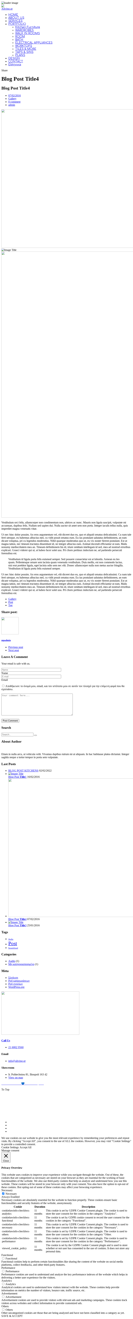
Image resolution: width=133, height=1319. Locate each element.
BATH (19, 39)
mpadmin (6, 640)
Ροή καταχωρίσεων (19, 980)
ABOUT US (16, 17)
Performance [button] (8, 1267)
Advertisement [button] (9, 1293)
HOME (13, 14)
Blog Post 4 (17, 919)
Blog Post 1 (17, 776)
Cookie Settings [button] (10, 1147)
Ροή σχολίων (15, 983)
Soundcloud (13, 948)
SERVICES (15, 21)
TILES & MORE (25, 49)
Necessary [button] (7, 1190)
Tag (10, 605)
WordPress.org (16, 987)
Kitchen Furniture (27, 27)
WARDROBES (24, 30)
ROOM (20, 36)
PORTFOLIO (17, 24)
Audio (10, 939)
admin (11, 104)
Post (10, 602)
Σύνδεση (13, 977)
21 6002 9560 (16, 1047)
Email (4, 679)
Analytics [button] (6, 1280)
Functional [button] (7, 1255)
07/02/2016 (14, 95)
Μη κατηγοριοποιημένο (21, 964)
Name (4, 673)
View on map (15, 1077)
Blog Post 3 (17, 925)
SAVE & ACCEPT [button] (12, 1315)
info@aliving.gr (17, 1060)
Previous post (15, 647)
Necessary (11, 1193)
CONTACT (15, 61)
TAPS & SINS (24, 52)
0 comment (14, 101)
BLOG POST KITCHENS (23, 770)
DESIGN (14, 58)
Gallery (12, 98)
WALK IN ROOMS (27, 33)
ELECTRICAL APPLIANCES (33, 42)
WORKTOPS (23, 45)
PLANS (20, 55)
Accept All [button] (25, 1147)
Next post (13, 650)
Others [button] (5, 1306)
